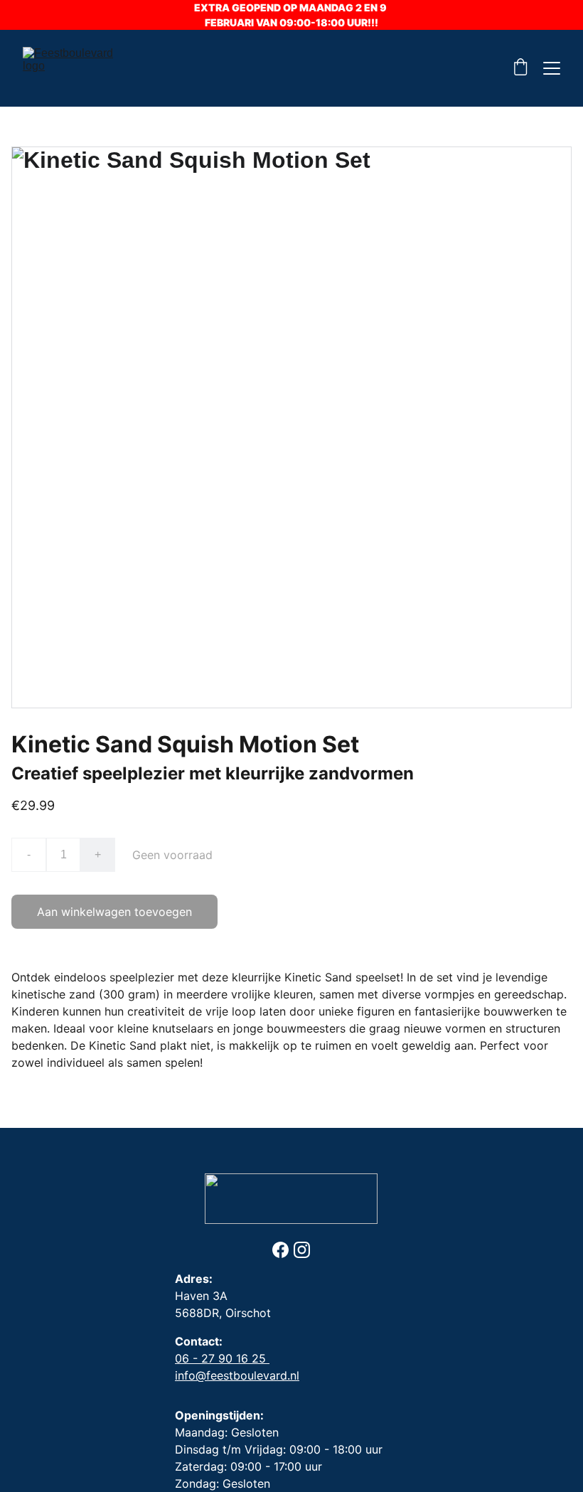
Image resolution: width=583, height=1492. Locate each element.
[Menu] (551, 68)
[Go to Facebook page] (280, 1250)
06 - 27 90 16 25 (222, 1358)
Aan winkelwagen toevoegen (114, 912)
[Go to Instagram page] (302, 1250)
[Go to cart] (520, 68)
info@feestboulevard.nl (237, 1375)
